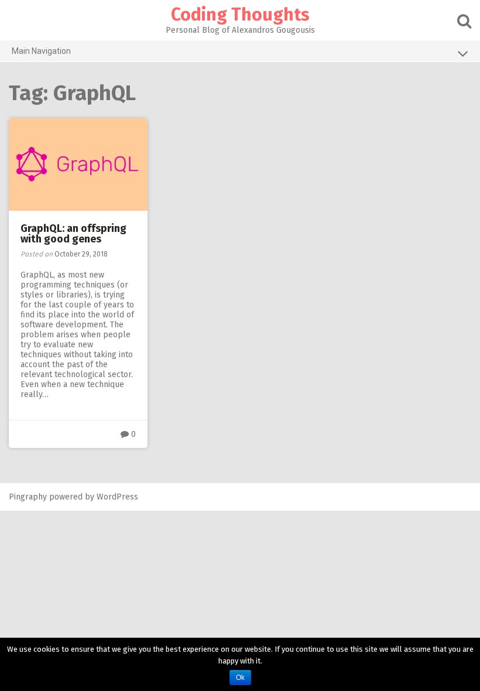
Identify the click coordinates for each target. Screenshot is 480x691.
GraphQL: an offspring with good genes (73, 233)
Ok (240, 677)
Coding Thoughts (240, 14)
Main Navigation (41, 51)
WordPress (117, 497)
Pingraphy (28, 497)
